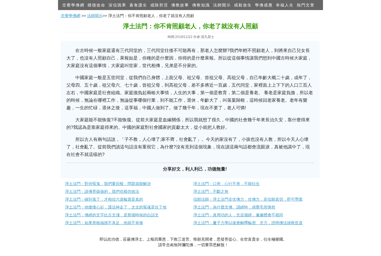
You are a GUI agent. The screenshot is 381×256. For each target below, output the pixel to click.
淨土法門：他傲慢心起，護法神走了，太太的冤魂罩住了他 (116, 207)
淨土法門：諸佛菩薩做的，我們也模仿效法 (102, 191)
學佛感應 (264, 5)
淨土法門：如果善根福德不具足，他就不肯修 (104, 223)
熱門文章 (306, 5)
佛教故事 (180, 5)
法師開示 (222, 5)
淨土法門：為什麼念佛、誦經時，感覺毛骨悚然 (234, 207)
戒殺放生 (243, 5)
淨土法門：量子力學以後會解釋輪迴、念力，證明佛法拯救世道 (248, 223)
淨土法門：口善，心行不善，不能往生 (226, 183)
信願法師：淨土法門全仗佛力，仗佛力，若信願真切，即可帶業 (248, 199)
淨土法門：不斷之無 (210, 191)
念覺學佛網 (73, 5)
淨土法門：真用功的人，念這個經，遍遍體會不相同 (238, 215)
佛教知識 (201, 5)
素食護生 (138, 5)
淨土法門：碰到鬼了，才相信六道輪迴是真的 (104, 199)
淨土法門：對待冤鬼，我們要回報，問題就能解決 (108, 183)
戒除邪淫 (159, 5)
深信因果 (117, 5)
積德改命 (96, 5)
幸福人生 (285, 5)
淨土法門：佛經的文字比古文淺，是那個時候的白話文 (112, 215)
